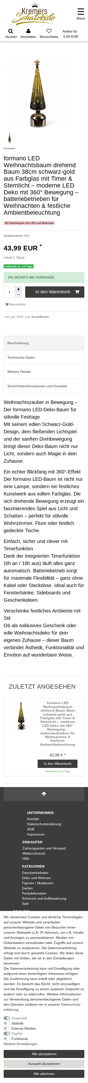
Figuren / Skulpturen (38, 883)
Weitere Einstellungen (20, 1044)
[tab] (44, 343)
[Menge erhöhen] (18, 289)
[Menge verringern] (18, 294)
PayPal (16, 1034)
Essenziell (19, 1018)
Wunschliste (17, 304)
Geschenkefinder (35, 873)
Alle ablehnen (44, 1074)
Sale (25, 904)
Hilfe (25, 858)
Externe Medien (23, 1028)
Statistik (17, 1023)
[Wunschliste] (49, 34)
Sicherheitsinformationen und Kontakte (37, 386)
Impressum (35, 834)
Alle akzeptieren (44, 1054)
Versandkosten (39, 316)
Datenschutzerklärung (44, 824)
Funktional (19, 1039)
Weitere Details (19, 372)
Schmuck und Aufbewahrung (44, 898)
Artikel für (70, 33)
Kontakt (33, 819)
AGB (30, 829)
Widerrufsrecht (33, 853)
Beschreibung (18, 343)
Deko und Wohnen (36, 878)
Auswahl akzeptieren (44, 1064)
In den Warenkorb (52, 291)
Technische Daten (21, 357)
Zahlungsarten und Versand (44, 848)
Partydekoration (34, 893)
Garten (27, 888)
